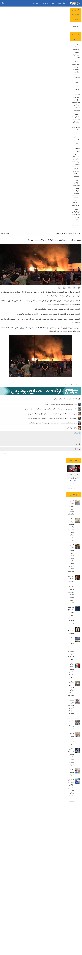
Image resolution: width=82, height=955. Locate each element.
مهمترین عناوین (67, 385)
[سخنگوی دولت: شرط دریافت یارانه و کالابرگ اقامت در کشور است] (77, 750)
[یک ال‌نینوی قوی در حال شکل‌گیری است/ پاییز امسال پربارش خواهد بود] (77, 781)
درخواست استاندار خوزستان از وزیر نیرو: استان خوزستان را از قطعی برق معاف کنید (53, 423)
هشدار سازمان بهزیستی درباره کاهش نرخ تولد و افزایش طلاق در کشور (71, 529)
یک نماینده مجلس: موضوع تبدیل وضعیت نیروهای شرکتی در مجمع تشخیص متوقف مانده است (71, 558)
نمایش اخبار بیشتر (75, 227)
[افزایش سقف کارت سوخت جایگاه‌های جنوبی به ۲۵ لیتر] (77, 665)
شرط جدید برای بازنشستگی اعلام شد (71, 725)
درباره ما (45, 3)
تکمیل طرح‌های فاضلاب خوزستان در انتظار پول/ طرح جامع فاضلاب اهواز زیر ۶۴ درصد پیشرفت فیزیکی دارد (76, 98)
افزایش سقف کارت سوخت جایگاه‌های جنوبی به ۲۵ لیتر (71, 670)
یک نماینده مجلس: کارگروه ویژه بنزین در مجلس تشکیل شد (71, 507)
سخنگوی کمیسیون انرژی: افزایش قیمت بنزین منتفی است (71, 688)
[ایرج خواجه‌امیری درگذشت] (77, 629)
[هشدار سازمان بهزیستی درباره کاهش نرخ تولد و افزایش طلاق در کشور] (77, 520)
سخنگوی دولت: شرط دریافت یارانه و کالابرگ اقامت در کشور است (71, 757)
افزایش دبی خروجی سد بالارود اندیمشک (76, 172)
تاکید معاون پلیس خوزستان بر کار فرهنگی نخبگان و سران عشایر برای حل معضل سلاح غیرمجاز (76, 72)
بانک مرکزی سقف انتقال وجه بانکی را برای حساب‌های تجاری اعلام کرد (71, 615)
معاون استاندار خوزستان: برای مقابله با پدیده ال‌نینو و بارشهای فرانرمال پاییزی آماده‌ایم (52, 418)
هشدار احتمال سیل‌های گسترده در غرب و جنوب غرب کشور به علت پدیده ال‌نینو (71, 648)
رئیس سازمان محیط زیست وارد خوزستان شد (76, 201)
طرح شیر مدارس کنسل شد (71, 772)
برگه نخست (61, 3)
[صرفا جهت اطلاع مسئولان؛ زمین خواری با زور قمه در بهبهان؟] (73, 468)
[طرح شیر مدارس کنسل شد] (77, 770)
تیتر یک (77, 385)
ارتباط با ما (36, 3)
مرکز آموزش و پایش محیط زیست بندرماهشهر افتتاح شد (76, 187)
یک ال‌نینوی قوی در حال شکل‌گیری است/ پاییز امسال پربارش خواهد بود (71, 788)
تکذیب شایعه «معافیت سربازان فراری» (71, 738)
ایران (53, 3)
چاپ (57, 233)
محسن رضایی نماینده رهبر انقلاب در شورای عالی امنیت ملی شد (71, 708)
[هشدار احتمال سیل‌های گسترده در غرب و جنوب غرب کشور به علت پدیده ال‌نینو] (77, 639)
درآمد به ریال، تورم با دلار (76, 136)
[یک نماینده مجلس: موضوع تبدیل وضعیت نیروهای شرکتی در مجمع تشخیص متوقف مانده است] (77, 546)
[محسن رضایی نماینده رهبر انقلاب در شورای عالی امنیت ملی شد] (77, 701)
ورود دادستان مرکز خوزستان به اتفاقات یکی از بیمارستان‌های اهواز (76, 122)
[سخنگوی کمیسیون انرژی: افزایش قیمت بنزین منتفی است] (77, 683)
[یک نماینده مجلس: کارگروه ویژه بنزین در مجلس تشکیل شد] (77, 502)
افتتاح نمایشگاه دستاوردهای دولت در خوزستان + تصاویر (76, 51)
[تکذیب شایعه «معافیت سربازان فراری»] (77, 734)
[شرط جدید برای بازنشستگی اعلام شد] (77, 722)
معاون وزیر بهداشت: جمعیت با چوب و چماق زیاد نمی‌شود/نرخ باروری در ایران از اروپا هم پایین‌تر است (71, 589)
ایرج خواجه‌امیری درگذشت (71, 630)
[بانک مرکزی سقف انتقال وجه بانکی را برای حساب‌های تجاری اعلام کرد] (77, 608)
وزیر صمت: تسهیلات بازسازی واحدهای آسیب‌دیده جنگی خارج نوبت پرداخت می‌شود (76, 153)
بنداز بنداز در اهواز (72, 428)
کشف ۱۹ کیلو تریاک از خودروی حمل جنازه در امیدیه (76, 214)
